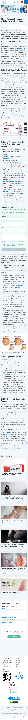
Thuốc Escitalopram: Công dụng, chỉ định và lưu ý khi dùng (12, 474)
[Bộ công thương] (14, 698)
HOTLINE (5, 434)
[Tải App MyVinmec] (7, 676)
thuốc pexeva (4, 447)
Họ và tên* (4, 608)
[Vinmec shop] (19, 675)
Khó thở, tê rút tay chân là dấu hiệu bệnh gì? (14, 521)
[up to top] (25, 708)
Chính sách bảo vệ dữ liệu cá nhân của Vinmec (14, 707)
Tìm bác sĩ (5, 664)
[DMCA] (14, 702)
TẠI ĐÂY (8, 436)
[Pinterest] (26, 443)
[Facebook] (22, 443)
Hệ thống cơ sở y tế (7, 662)
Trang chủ (3, 15)
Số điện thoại (5, 222)
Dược (19, 447)
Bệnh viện (4, 227)
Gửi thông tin (14, 636)
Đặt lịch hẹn (17, 666)
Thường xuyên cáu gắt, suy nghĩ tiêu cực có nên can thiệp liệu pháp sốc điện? (14, 497)
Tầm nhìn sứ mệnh (7, 660)
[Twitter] (24, 443)
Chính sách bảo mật (11, 245)
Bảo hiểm (17, 664)
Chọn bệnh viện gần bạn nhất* (9, 617)
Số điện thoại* (5, 613)
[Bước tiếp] (13, 692)
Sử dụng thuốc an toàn (17, 15)
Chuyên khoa (18, 660)
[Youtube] (11, 685)
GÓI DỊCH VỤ (15, 434)
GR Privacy (14, 709)
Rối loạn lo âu (13, 448)
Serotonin (19, 448)
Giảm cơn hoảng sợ (12, 447)
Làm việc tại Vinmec (7, 666)
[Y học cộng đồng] (13, 689)
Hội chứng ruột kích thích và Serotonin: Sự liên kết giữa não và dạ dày (13, 569)
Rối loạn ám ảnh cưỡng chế (7, 445)
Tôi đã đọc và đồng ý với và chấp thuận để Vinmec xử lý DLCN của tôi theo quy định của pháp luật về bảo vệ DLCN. (15, 632)
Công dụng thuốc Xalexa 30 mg (11, 592)
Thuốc (9, 15)
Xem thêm (4, 478)
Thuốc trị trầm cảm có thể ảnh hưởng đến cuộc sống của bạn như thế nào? (13, 545)
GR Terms (14, 710)
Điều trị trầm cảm (5, 448)
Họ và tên (4, 216)
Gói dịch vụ (17, 662)
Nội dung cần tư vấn (6, 233)
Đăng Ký (14, 249)
